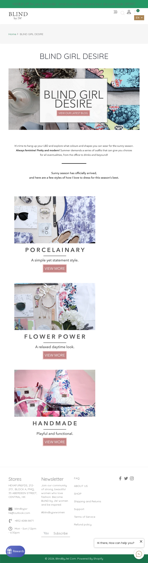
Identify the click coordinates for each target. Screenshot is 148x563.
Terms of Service (84, 516)
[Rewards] (15, 551)
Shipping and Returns (87, 501)
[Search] (122, 13)
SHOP (78, 493)
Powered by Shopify (90, 558)
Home (12, 34)
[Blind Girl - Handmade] (54, 407)
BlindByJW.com (66, 558)
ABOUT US (81, 486)
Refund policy (83, 524)
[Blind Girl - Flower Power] (54, 321)
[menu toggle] (115, 12)
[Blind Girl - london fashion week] (74, 99)
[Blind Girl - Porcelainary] (54, 234)
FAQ (77, 478)
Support (79, 509)
